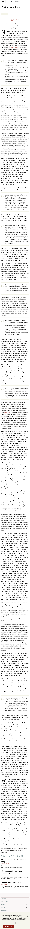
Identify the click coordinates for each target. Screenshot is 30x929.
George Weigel (5, 863)
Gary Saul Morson (6, 9)
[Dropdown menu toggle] (15, 896)
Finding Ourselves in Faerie (11, 882)
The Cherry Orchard (14, 47)
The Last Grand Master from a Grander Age (12, 872)
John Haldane (5, 874)
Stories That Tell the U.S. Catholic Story (13, 861)
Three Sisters (7, 412)
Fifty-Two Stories (15, 20)
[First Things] (15, 1)
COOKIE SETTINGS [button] (9, 923)
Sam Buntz (4, 884)
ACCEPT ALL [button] (8, 926)
